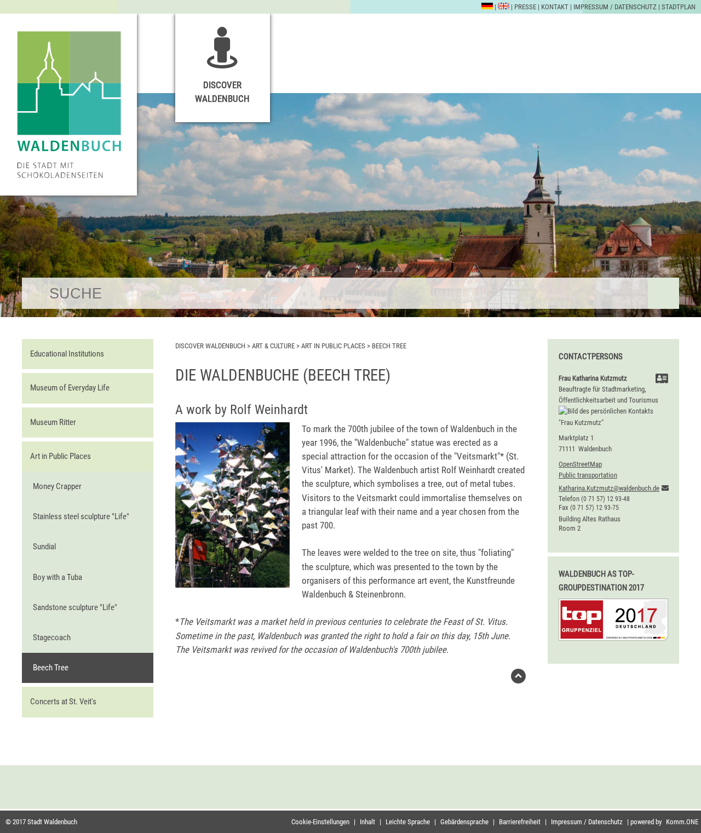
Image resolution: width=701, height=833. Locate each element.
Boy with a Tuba (57, 577)
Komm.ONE (682, 822)
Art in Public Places (60, 456)
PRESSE (525, 7)
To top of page (518, 678)
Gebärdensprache (464, 822)
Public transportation (588, 475)
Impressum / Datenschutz (615, 7)
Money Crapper (57, 486)
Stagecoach (52, 637)
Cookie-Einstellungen (320, 822)
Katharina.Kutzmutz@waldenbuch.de (609, 488)
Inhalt (367, 822)
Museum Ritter (53, 422)
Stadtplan (679, 7)
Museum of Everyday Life (70, 388)
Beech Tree (50, 668)
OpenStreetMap (580, 464)
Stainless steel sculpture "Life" (81, 516)
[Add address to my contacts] (662, 380)
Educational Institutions (67, 354)
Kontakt (554, 7)
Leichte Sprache (408, 822)
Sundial (44, 546)
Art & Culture (273, 346)
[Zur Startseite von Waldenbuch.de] (68, 105)
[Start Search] (663, 293)
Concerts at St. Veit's (63, 701)
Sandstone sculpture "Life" (75, 607)
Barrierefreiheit (520, 822)
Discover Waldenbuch (222, 91)
